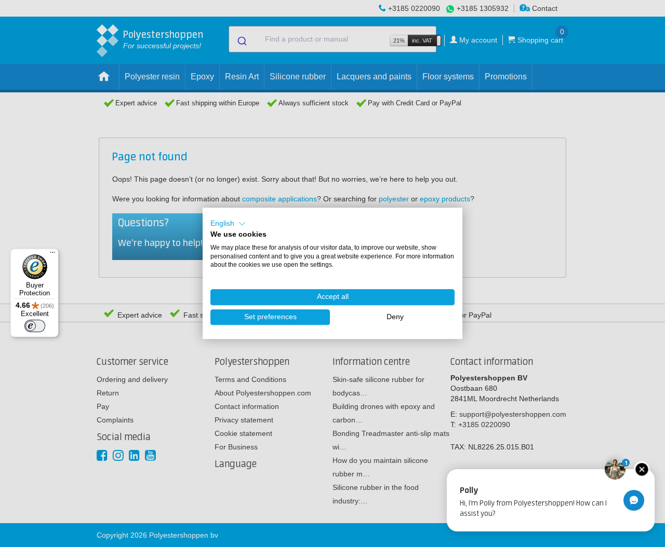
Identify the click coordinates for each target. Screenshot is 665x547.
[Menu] (52, 255)
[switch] (34, 326)
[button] (228, 223)
